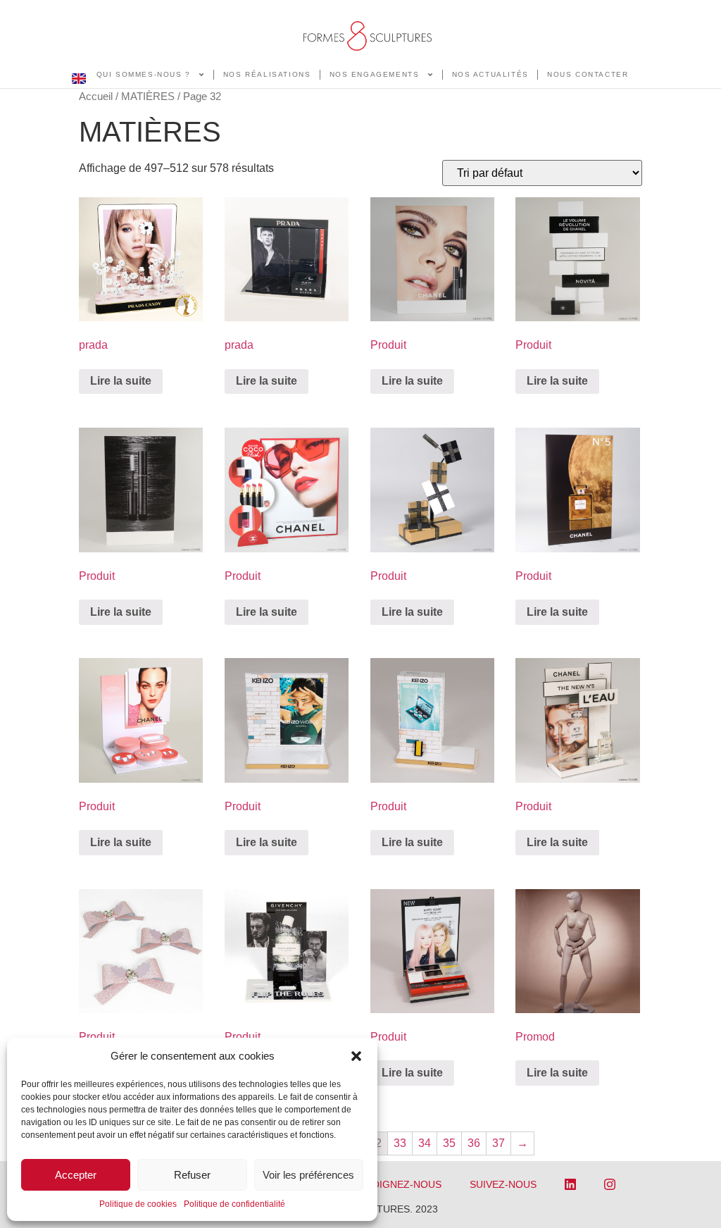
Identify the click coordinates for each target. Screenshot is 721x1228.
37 (498, 1143)
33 (400, 1143)
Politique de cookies (138, 1204)
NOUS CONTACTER (587, 74)
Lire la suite (120, 381)
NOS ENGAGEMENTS (375, 74)
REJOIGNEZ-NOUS (397, 1184)
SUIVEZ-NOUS (503, 1184)
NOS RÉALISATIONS (267, 74)
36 (474, 1143)
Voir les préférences (308, 1175)
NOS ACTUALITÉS (490, 74)
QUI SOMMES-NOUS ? (143, 74)
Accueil (96, 96)
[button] (356, 1056)
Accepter (75, 1175)
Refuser (192, 1175)
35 (449, 1143)
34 (424, 1143)
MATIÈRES (148, 96)
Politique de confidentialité (234, 1204)
